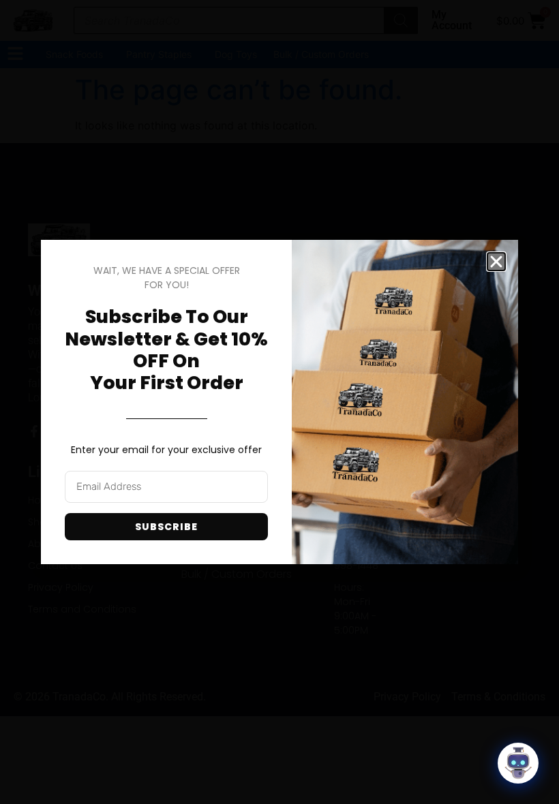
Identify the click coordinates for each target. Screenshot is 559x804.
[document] (279, 402)
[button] (496, 261)
